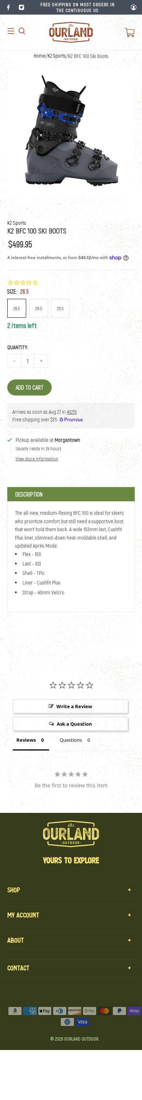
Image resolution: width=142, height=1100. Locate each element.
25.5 (60, 308)
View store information (37, 459)
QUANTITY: (17, 347)
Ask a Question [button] (74, 724)
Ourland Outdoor (81, 1039)
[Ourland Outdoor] (71, 32)
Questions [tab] (71, 740)
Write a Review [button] (74, 706)
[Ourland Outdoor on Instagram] (21, 7)
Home (40, 55)
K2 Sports (57, 55)
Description (29, 494)
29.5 (38, 308)
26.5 (16, 308)
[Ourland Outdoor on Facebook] (8, 7)
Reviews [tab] (26, 740)
